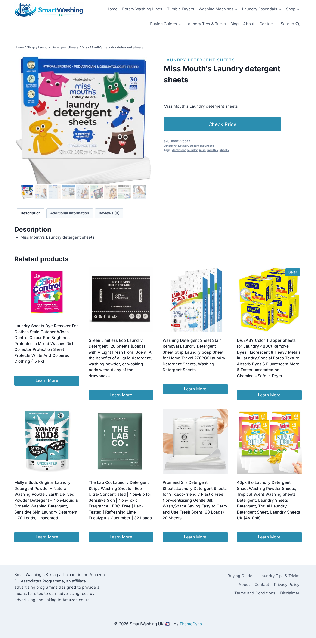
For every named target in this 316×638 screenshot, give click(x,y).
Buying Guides (241, 575)
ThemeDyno (191, 624)
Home (112, 9)
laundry (192, 150)
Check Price (222, 124)
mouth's (212, 150)
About (248, 24)
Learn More (47, 380)
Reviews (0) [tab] (109, 213)
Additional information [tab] (69, 213)
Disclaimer (289, 593)
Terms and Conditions (254, 593)
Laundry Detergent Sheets (199, 60)
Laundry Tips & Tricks (206, 24)
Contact (266, 24)
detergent (179, 150)
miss (202, 150)
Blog (234, 24)
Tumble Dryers (180, 9)
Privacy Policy (286, 584)
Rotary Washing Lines (142, 9)
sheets (224, 150)
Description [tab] (31, 213)
